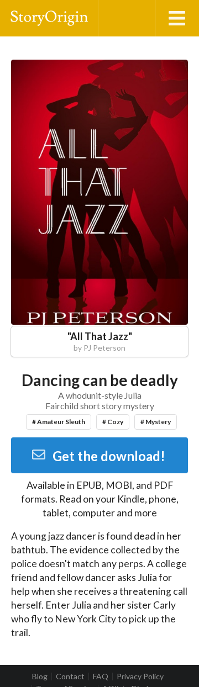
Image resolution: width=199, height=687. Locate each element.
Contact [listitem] (70, 676)
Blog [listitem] (40, 676)
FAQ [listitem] (100, 676)
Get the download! (109, 456)
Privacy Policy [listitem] (140, 676)
